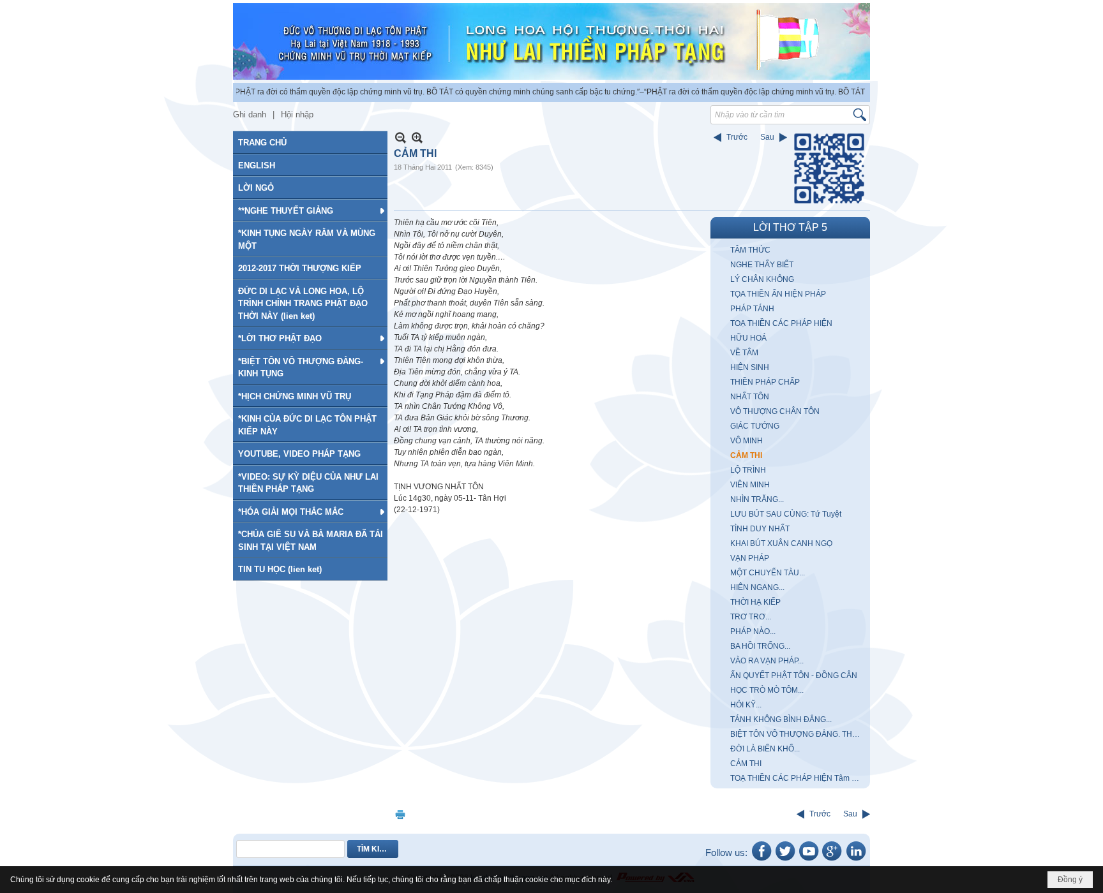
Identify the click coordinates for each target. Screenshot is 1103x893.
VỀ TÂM (744, 352)
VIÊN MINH (750, 484)
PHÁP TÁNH (752, 308)
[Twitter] (785, 859)
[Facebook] (761, 859)
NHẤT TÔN (749, 396)
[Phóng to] (417, 137)
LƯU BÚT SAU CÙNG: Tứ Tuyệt (785, 514)
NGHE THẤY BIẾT (761, 264)
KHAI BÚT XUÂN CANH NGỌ (781, 543)
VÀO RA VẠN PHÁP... (767, 660)
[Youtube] (809, 859)
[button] (310, 210)
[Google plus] (832, 859)
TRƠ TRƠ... (750, 616)
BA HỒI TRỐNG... (760, 646)
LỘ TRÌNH (748, 470)
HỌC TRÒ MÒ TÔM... (767, 690)
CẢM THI (746, 455)
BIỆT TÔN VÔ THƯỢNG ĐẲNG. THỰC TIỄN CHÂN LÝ (798, 734)
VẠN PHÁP (749, 558)
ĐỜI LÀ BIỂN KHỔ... (765, 748)
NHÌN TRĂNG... (757, 499)
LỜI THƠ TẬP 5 (790, 227)
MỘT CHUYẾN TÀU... (767, 572)
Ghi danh (249, 114)
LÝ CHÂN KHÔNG (762, 279)
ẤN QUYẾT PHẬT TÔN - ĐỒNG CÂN (793, 675)
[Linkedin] (856, 859)
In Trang (400, 814)
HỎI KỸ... (746, 704)
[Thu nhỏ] (400, 137)
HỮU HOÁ (748, 338)
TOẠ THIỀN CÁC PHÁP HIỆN (781, 323)
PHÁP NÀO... (753, 631)
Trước (736, 137)
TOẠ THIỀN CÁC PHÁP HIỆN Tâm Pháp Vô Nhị (798, 778)
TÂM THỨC (750, 250)
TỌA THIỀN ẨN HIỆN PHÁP (778, 294)
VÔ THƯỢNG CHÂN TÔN (775, 411)
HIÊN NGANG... (757, 587)
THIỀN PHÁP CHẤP (765, 382)
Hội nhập (297, 114)
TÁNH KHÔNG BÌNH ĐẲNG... (781, 719)
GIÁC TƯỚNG (754, 426)
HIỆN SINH (749, 367)
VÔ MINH (746, 440)
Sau (767, 137)
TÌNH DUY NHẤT (760, 528)
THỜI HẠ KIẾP (755, 602)
